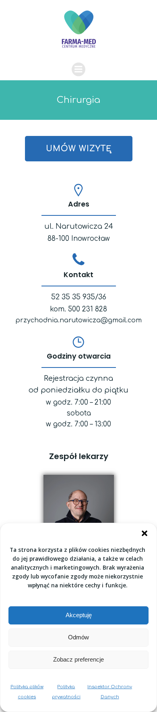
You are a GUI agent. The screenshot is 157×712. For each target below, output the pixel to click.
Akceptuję (79, 615)
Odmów (78, 637)
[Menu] (78, 69)
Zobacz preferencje (78, 659)
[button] (144, 533)
